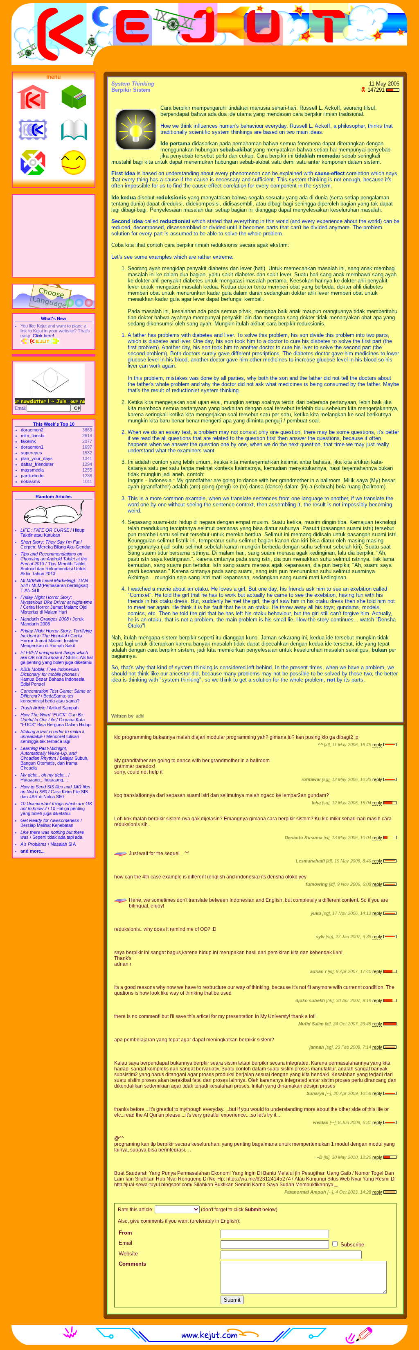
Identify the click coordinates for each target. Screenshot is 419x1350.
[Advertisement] (54, 236)
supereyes (31, 452)
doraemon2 (32, 429)
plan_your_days (37, 458)
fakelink (28, 441)
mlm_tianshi (32, 435)
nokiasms (30, 481)
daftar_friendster (37, 464)
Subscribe (351, 1245)
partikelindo (32, 475)
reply (377, 744)
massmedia (32, 469)
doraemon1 (32, 447)
